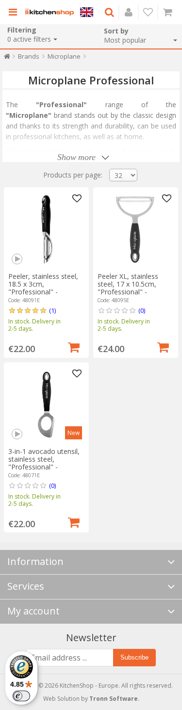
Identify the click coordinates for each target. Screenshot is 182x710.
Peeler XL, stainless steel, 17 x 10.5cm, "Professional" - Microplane (128, 288)
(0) (141, 310)
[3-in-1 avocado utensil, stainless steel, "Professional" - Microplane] (46, 405)
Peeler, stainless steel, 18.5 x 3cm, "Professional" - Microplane (43, 288)
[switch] (21, 696)
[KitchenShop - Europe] (49, 12)
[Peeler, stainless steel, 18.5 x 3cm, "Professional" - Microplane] (46, 230)
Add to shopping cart (73, 346)
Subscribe (134, 657)
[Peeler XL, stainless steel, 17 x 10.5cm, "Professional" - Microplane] (136, 230)
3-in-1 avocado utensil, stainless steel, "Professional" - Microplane (44, 463)
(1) (52, 310)
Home (7, 58)
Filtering (21, 29)
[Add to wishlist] (77, 199)
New (73, 433)
